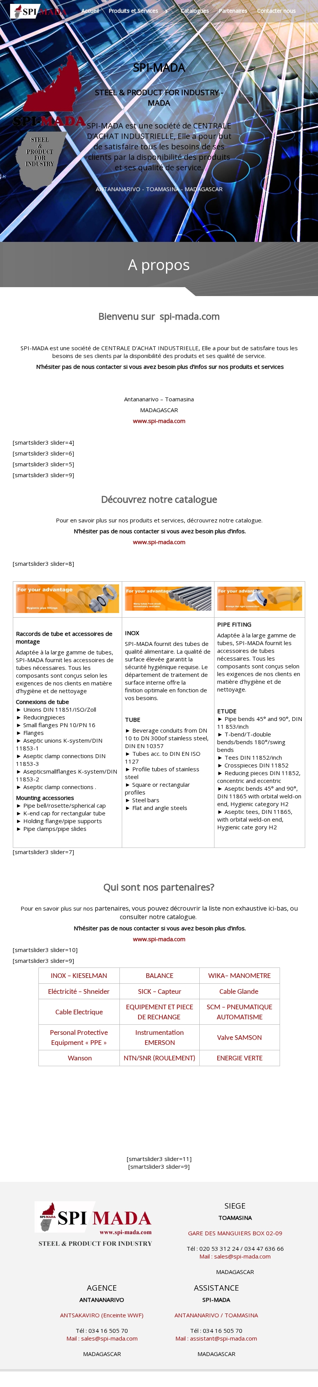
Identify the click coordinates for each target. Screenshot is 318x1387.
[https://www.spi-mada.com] (40, 11)
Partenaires (233, 10)
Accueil (90, 10)
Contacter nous (276, 10)
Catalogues (195, 10)
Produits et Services (133, 10)
